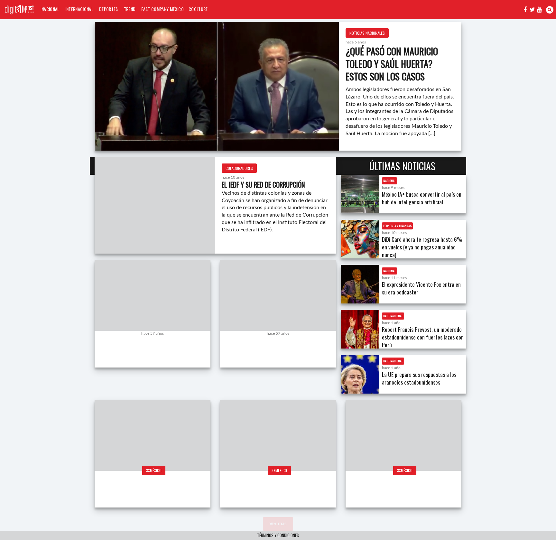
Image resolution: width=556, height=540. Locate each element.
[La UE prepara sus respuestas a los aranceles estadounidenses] (360, 374)
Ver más (278, 523)
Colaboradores (239, 168)
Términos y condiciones (278, 535)
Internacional (79, 8)
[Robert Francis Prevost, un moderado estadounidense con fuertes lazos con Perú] (360, 329)
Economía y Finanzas (397, 225)
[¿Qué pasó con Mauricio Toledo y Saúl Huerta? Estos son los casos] (217, 86)
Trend (130, 8)
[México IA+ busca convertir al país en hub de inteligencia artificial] (360, 194)
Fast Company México (162, 8)
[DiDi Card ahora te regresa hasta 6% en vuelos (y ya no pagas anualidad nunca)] (360, 239)
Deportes (108, 8)
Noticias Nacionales (367, 33)
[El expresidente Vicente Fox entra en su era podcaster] (360, 284)
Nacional (51, 8)
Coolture (198, 8)
